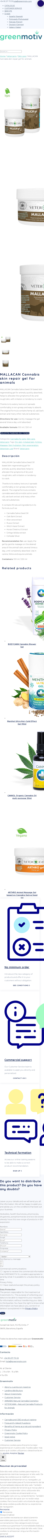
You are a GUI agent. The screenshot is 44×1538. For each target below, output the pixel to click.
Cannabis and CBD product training (20, 1420)
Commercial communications (13, 1269)
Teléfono (4, 1243)
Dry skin (18, 442)
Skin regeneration (30, 445)
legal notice (10, 1437)
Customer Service (13, 1397)
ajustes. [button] (6, 1453)
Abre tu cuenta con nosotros (18, 1387)
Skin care (22, 56)
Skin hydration (14, 445)
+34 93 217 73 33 (11, 1358)
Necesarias (7, 1512)
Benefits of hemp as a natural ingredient (23, 1426)
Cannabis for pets (18, 439)
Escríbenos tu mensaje (10, 1259)
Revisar (21, 1453)
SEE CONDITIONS (20, 985)
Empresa (4, 1248)
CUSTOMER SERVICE (13, 8)
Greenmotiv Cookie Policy (16, 1433)
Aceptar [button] (13, 1453)
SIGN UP (16, 1171)
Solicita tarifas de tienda (15, 433)
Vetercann (11, 56)
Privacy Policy (6, 1282)
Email (2, 1237)
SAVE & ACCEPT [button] (7, 1537)
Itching (38, 442)
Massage (4, 445)
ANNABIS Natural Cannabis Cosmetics (21, 1401)
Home (3, 56)
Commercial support (18, 1059)
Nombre (4, 1227)
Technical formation (18, 1152)
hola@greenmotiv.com (16, 1361)
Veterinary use (6, 449)
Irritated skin (28, 442)
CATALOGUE (10, 6)
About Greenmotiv (13, 1394)
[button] (40, 3)
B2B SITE (8, 11)
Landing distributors (14, 1391)
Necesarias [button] (4, 1509)
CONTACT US (19, 1078)
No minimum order (17, 967)
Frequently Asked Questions (17, 1423)
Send (2, 1313)
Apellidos (4, 1232)
